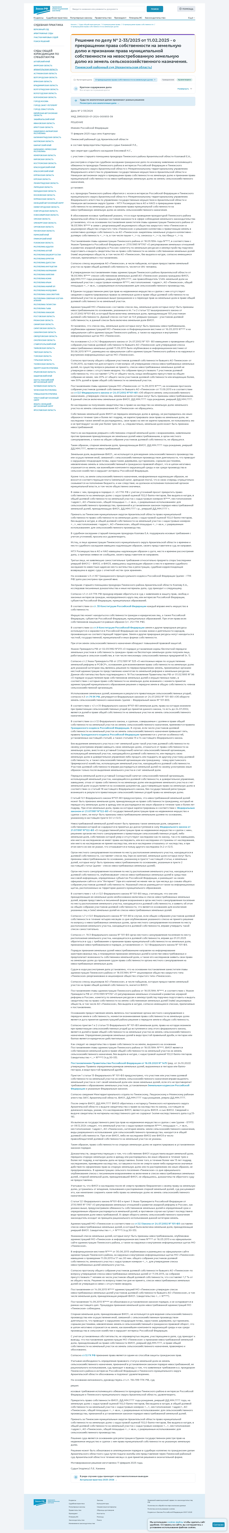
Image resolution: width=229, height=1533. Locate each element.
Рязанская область (43, 320)
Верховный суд (41, 29)
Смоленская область (44, 340)
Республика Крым (42, 282)
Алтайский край (42, 62)
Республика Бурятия (44, 259)
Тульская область (43, 360)
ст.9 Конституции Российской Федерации (119, 627)
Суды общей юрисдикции (89, 24)
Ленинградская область (46, 183)
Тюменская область (44, 364)
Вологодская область (45, 93)
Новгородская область (46, 211)
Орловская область (44, 227)
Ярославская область (45, 410)
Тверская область (43, 352)
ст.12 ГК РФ (89, 1355)
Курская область (42, 179)
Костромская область (45, 163)
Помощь (187, 9)
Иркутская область (43, 127)
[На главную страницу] (51, 10)
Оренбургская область (45, 223)
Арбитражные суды (43, 33)
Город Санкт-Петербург (45, 105)
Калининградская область (47, 137)
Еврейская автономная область (45, 114)
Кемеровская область (45, 155)
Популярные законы (81, 17)
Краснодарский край (44, 167)
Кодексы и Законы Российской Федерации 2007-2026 (170, 1512)
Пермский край (41, 235)
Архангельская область (46, 69)
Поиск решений (42, 41)
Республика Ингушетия (45, 267)
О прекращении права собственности (138, 24)
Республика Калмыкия (45, 270)
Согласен (218, 1524)
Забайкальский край (44, 119)
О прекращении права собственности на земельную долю (95, 27)
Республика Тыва (42, 308)
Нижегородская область (46, 207)
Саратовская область (45, 328)
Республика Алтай (43, 251)
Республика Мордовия (45, 290)
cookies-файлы (175, 1522)
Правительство (103, 17)
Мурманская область (44, 199)
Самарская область (44, 324)
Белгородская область (45, 77)
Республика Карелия (44, 274)
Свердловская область (45, 336)
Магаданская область (45, 191)
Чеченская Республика (45, 390)
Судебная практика (56, 17)
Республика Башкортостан (47, 255)
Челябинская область (45, 386)
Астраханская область (45, 73)
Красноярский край (44, 171)
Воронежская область (45, 97)
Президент (120, 17)
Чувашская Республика (45, 394)
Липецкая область (43, 187)
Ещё (190, 17)
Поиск (155, 9)
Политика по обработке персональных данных (167, 1506)
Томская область (43, 356)
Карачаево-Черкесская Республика (45, 150)
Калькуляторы (103, 1504)
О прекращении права (111, 24)
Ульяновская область (45, 372)
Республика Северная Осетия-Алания (49, 299)
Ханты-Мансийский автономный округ (44, 381)
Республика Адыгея (43, 247)
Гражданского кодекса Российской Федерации (100, 727)
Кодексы (38, 17)
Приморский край (43, 239)
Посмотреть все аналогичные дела (99, 103)
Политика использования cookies (161, 1509)
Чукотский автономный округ (46, 399)
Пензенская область (44, 231)
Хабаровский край (43, 376)
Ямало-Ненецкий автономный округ (43, 405)
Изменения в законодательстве (82, 1523)
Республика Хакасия (44, 312)
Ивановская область (44, 123)
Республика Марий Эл (44, 286)
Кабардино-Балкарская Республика (46, 132)
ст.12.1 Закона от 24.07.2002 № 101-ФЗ (157, 1223)
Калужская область (44, 141)
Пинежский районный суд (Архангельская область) (113, 67)
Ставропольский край (45, 344)
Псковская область (43, 243)
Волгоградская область (46, 89)
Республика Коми (42, 278)
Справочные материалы (106, 1507)
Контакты (101, 1513)
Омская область (42, 219)
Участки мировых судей (46, 37)
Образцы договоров (105, 1510)
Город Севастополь (44, 109)
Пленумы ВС (135, 17)
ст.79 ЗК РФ (93, 696)
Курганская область (44, 175)
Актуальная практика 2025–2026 (98, 1479)
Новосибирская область (46, 215)
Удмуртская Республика (46, 368)
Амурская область (43, 65)
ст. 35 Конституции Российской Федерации (119, 606)
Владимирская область (46, 85)
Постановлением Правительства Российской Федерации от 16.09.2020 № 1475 (119, 1063)
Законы (100, 1500)
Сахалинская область (45, 332)
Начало (74, 24)
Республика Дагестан (44, 263)
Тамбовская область (44, 348)
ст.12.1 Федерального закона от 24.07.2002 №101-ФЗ (106, 392)
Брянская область (43, 81)
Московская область (44, 195)
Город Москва (41, 101)
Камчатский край (42, 145)
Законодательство (155, 17)
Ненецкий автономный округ (49, 203)
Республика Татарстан (45, 304)
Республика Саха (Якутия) (47, 294)
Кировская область (43, 159)
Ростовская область (44, 316)
